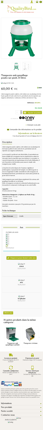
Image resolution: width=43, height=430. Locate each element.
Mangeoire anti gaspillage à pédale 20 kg (13, 345)
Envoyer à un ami (33, 125)
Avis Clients (10, 420)
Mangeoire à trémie (30, 343)
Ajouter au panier (34, 113)
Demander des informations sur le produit (25, 129)
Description (7, 142)
